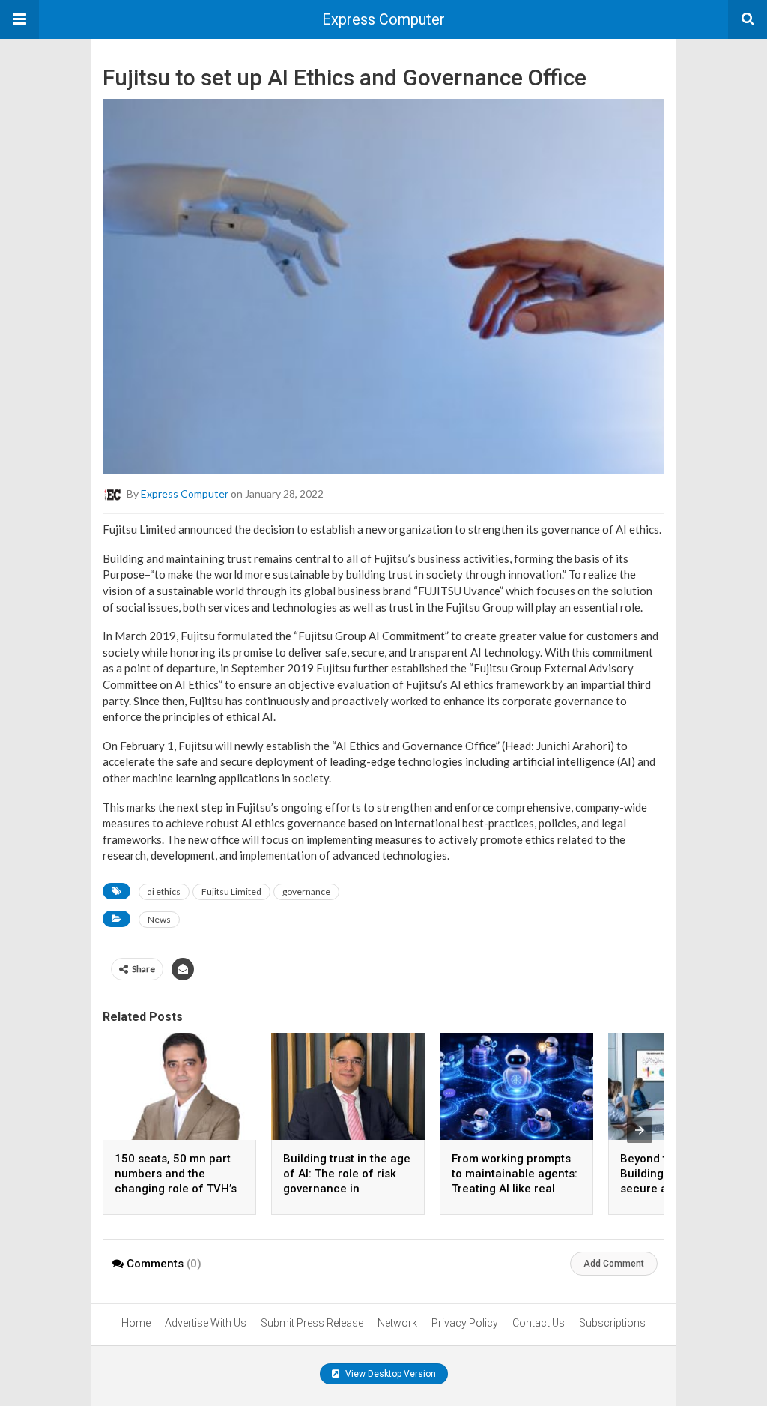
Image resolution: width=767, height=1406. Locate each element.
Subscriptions (612, 1323)
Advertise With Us (205, 1323)
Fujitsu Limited (231, 891)
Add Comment (613, 1263)
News (159, 919)
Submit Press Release (312, 1323)
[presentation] (639, 1130)
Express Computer (383, 19)
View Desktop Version (389, 1374)
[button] (19, 19)
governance (306, 891)
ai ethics (164, 891)
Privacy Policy (464, 1323)
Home (136, 1323)
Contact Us (538, 1323)
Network (397, 1323)
